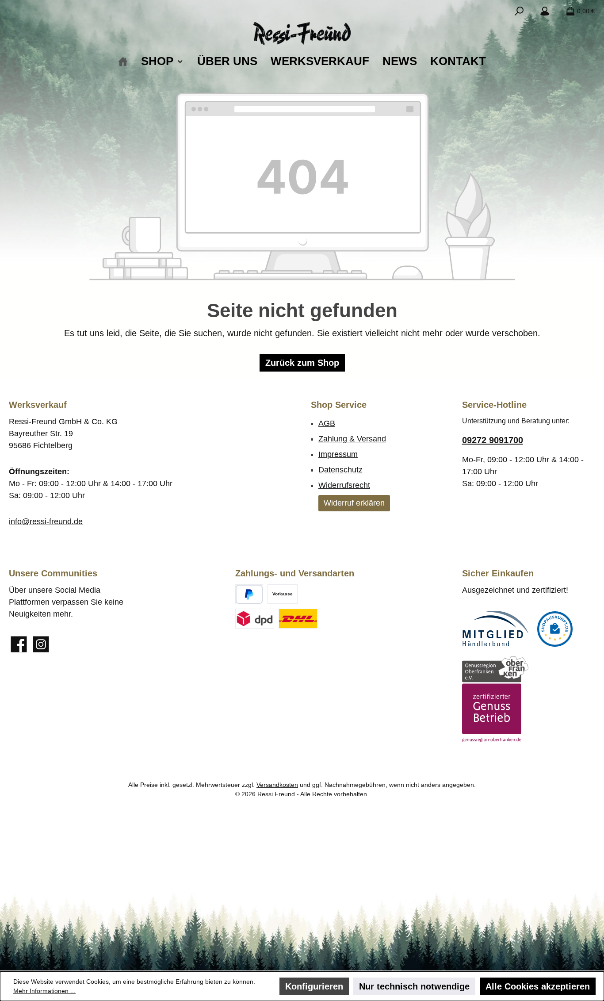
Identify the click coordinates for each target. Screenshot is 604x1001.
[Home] (122, 61)
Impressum (338, 454)
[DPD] (254, 619)
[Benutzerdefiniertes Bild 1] (495, 629)
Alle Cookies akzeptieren (537, 986)
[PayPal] (249, 594)
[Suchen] (519, 11)
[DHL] (298, 619)
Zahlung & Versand (352, 438)
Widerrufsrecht (344, 485)
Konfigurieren (314, 986)
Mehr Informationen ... (44, 990)
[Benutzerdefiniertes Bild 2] (555, 629)
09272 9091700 (492, 440)
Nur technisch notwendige (414, 986)
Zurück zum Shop (302, 363)
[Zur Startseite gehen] (302, 33)
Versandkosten (277, 784)
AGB (326, 423)
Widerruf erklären (354, 503)
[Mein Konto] (544, 11)
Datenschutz (340, 469)
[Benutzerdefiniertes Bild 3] (495, 699)
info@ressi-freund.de (46, 521)
